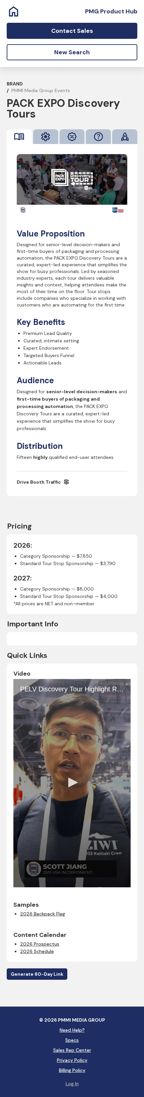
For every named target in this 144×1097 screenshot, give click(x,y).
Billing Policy (72, 1070)
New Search (72, 52)
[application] (72, 783)
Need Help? (72, 1030)
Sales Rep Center (72, 1050)
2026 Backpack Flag (42, 914)
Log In (72, 1084)
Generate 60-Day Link (37, 974)
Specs (72, 1040)
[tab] (19, 136)
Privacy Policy (72, 1060)
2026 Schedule (37, 951)
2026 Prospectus (39, 944)
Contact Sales (72, 31)
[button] (72, 782)
